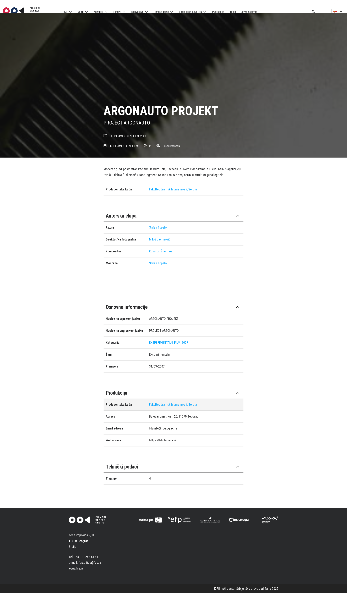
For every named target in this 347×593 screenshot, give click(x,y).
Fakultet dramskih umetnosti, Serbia (173, 189)
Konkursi (98, 12)
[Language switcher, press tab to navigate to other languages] (337, 11)
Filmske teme (161, 12)
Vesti (80, 12)
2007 (143, 136)
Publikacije (218, 12)
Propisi (232, 12)
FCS (65, 12)
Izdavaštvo (137, 12)
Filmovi (117, 12)
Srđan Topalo (158, 227)
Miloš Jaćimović (159, 239)
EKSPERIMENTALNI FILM (124, 136)
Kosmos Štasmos (160, 251)
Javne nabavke (249, 12)
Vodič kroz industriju (190, 12)
